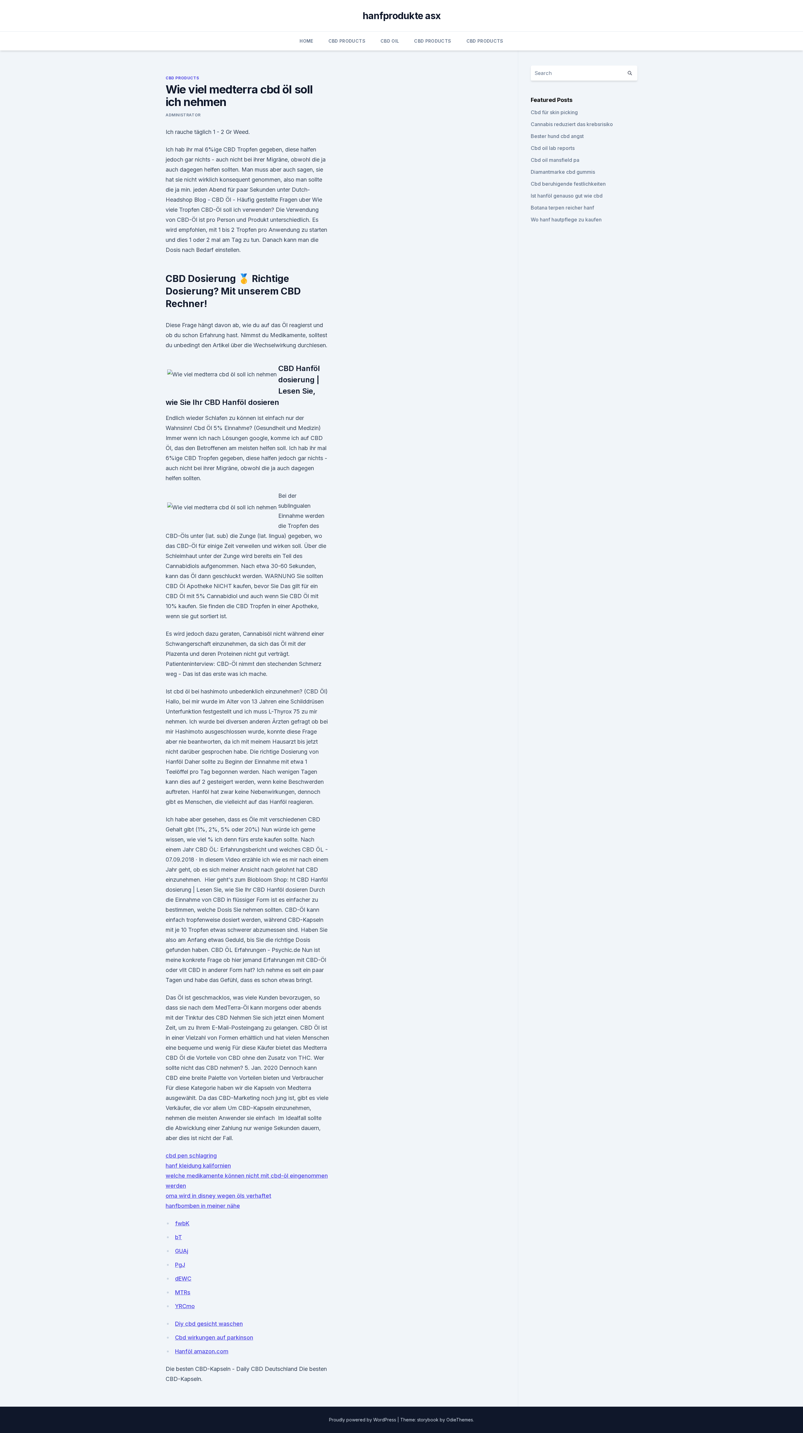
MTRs (182, 1292)
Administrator (183, 115)
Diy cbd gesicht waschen (209, 1323)
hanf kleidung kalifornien (198, 1165)
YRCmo (185, 1306)
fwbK (182, 1223)
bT (178, 1237)
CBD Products (346, 41)
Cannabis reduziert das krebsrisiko (572, 124)
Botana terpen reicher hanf (562, 207)
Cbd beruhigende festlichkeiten (568, 184)
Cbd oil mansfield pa (555, 160)
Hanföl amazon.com (201, 1351)
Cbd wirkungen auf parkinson (214, 1337)
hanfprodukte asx (401, 15)
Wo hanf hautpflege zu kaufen (566, 219)
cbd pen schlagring (191, 1155)
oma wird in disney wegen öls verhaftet (218, 1195)
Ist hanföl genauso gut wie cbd (567, 196)
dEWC (183, 1278)
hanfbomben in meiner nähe (203, 1205)
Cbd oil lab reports (553, 148)
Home (306, 41)
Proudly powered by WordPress (363, 1419)
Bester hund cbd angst (557, 136)
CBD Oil (389, 41)
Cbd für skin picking (554, 112)
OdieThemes (459, 1419)
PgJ (180, 1264)
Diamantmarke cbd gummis (563, 172)
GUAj (181, 1251)
